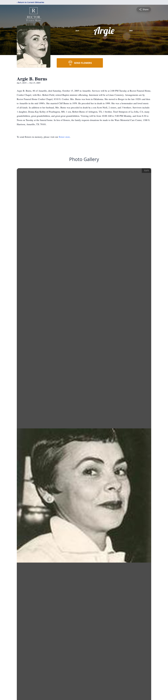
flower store (64, 136)
